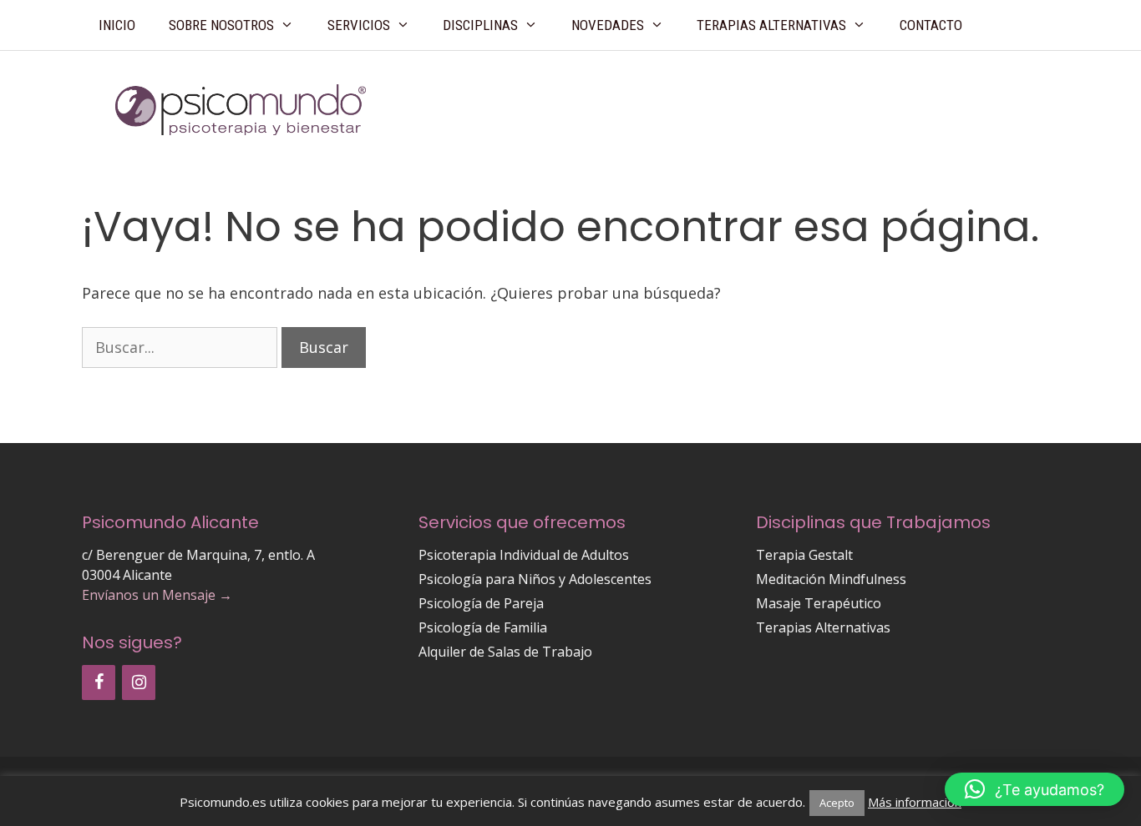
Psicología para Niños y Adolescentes (535, 579)
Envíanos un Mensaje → (157, 595)
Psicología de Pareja (481, 603)
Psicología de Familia (482, 627)
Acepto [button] (836, 802)
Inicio (117, 25)
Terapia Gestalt (804, 555)
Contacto (931, 25)
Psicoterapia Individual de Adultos (523, 555)
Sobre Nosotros (221, 25)
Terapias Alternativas (771, 25)
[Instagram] (138, 682)
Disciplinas (480, 25)
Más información (914, 801)
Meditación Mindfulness (831, 579)
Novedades (607, 25)
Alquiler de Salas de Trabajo (505, 651)
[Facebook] (98, 682)
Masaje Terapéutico (818, 603)
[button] (1034, 789)
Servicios (358, 25)
